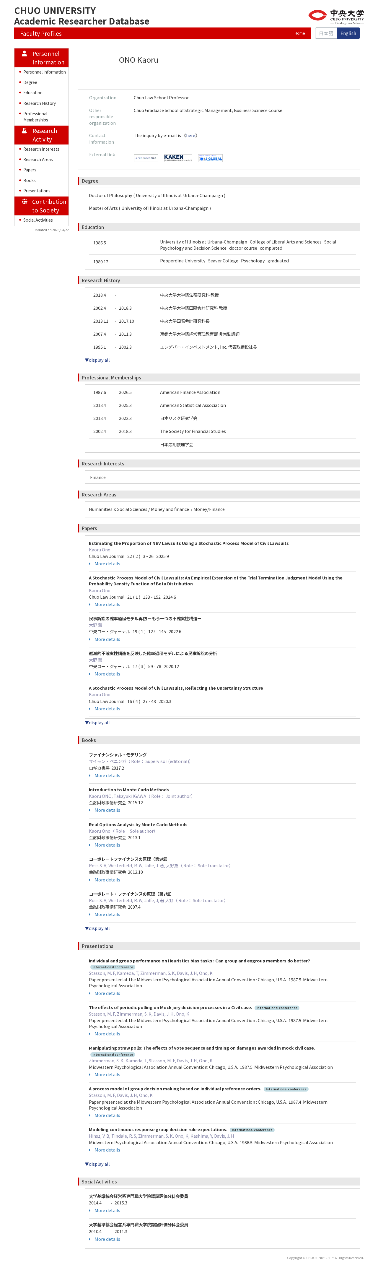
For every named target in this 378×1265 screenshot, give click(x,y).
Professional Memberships (35, 116)
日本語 (326, 33)
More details (107, 563)
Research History (39, 103)
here (190, 135)
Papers (29, 170)
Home (300, 33)
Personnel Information (44, 72)
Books (29, 180)
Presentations (36, 191)
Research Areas (38, 159)
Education (33, 92)
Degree (30, 82)
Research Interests (41, 149)
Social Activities (38, 220)
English (348, 33)
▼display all (97, 360)
